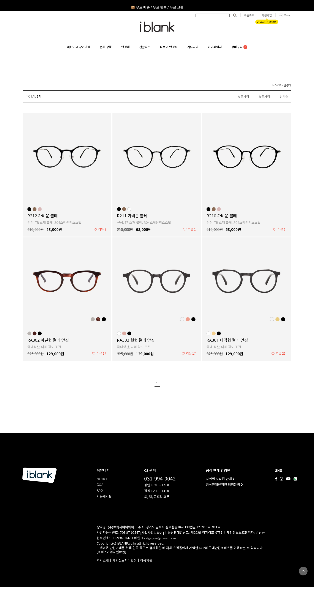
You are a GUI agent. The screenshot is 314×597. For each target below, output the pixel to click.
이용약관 (146, 560)
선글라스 (144, 47)
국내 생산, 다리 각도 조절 (224, 347)
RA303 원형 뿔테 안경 (136, 340)
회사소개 (103, 560)
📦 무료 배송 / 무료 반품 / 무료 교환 (157, 5)
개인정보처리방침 (124, 560)
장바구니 (238, 47)
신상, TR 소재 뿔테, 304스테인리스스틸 (54, 222)
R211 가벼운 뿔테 (132, 216)
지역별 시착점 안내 (219, 479)
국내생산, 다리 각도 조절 (44, 347)
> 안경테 (286, 85)
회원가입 (267, 15)
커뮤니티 (192, 47)
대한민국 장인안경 (78, 47)
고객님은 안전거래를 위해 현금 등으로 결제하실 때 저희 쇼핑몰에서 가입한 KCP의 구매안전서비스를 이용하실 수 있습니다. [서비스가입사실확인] (180, 550)
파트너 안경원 (169, 47)
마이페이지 (215, 47)
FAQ (100, 490)
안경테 (125, 47)
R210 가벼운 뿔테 (222, 216)
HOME (276, 85)
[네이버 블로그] (295, 479)
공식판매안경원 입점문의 (223, 485)
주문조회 (249, 15)
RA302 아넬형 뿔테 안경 (48, 340)
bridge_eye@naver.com (159, 538)
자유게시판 (104, 496)
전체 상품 (106, 47)
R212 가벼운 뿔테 (42, 216)
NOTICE (102, 479)
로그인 (287, 15)
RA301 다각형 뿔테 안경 (227, 340)
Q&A (100, 485)
